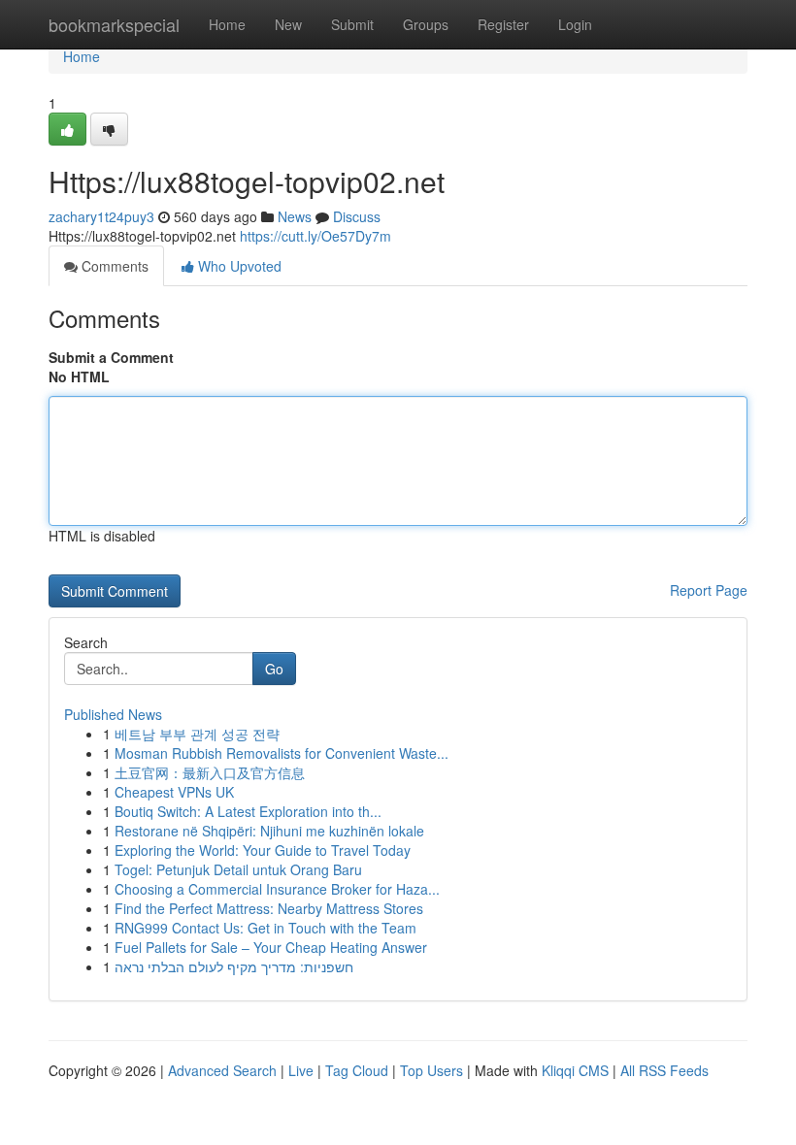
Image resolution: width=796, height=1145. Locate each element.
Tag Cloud (356, 1070)
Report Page (708, 590)
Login (575, 24)
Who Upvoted (238, 266)
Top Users (431, 1070)
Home (227, 24)
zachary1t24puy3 (101, 216)
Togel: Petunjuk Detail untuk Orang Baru (238, 869)
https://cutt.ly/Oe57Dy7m (315, 235)
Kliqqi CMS (575, 1070)
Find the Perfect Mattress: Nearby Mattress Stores (269, 908)
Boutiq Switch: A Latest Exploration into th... (248, 811)
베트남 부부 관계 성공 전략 (197, 733)
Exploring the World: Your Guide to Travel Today (263, 850)
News (295, 216)
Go (274, 668)
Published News (113, 714)
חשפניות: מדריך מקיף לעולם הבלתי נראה (234, 966)
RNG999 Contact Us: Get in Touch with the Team (265, 927)
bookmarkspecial (114, 24)
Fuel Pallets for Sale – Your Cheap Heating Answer (271, 947)
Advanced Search (222, 1070)
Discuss (357, 216)
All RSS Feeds (664, 1070)
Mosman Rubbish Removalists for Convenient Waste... (281, 753)
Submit (352, 24)
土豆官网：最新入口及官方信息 (210, 772)
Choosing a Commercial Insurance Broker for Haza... (277, 889)
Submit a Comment (111, 357)
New (288, 24)
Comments (113, 266)
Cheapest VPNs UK (174, 792)
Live (301, 1070)
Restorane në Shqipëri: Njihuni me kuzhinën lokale (269, 830)
